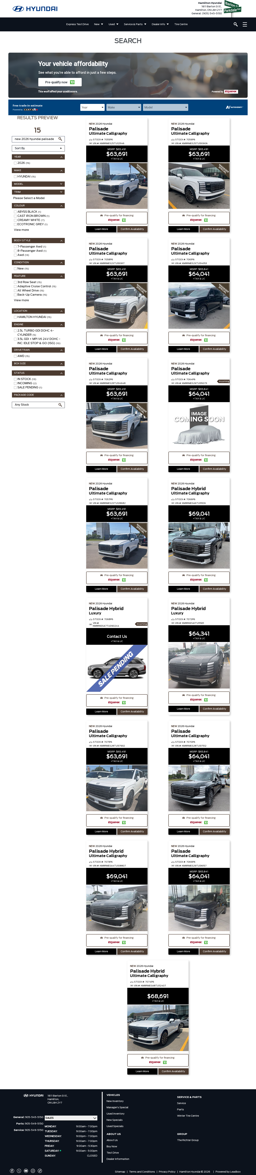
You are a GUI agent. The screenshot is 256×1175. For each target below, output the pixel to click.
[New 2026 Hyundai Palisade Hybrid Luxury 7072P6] (199, 666)
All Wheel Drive (30, 290)
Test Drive (113, 1153)
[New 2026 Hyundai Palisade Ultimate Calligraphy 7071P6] (117, 788)
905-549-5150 (34, 1124)
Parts (180, 1109)
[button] (60, 82)
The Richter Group (188, 1140)
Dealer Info (158, 24)
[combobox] (92, 107)
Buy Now (112, 1146)
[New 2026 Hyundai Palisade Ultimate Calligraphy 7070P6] (199, 788)
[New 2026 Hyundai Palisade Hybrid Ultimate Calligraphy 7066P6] (199, 546)
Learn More (101, 229)
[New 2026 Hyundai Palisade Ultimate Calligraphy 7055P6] (117, 186)
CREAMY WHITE (31, 220)
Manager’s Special (117, 1107)
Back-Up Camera (32, 294)
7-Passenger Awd (31, 246)
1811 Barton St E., (58, 1096)
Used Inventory (116, 1114)
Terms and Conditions (142, 1172)
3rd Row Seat (29, 282)
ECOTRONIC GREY (32, 224)
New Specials (115, 1120)
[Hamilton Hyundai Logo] (35, 9)
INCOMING (27, 383)
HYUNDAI (26, 176)
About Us (112, 1140)
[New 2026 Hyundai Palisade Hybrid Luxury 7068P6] (117, 669)
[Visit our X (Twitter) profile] (19, 1171)
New (96, 24)
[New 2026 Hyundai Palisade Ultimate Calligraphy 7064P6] (199, 426)
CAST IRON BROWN (33, 216)
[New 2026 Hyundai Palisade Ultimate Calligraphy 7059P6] (199, 186)
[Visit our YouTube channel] (26, 1171)
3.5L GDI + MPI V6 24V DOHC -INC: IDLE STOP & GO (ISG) (38, 341)
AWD (23, 356)
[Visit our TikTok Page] (40, 1171)
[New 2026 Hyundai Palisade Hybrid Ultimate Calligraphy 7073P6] (117, 908)
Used (112, 24)
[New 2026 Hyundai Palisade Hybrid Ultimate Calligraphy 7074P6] (158, 1028)
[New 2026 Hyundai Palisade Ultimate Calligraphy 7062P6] (117, 426)
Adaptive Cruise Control (36, 286)
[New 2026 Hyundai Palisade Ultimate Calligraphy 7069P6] (199, 908)
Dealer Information (118, 1159)
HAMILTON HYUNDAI (34, 317)
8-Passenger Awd (31, 250)
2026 (23, 163)
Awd (23, 255)
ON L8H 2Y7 (55, 1103)
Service (181, 1103)
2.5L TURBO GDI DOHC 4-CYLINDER (35, 332)
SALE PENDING (29, 387)
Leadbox (235, 1172)
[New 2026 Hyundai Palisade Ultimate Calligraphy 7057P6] (117, 546)
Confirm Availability (132, 229)
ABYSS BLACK (29, 211)
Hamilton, (53, 1099)
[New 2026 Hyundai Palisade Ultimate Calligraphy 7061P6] (199, 306)
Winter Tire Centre (188, 1116)
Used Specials (115, 1126)
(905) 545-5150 (212, 13)
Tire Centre (181, 24)
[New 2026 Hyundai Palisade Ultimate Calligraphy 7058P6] (117, 306)
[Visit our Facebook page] (12, 1171)
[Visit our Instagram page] (33, 1171)
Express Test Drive (77, 24)
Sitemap (120, 1172)
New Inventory (115, 1101)
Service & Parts (133, 24)
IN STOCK (26, 379)
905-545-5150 (34, 1117)
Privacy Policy (167, 1172)
